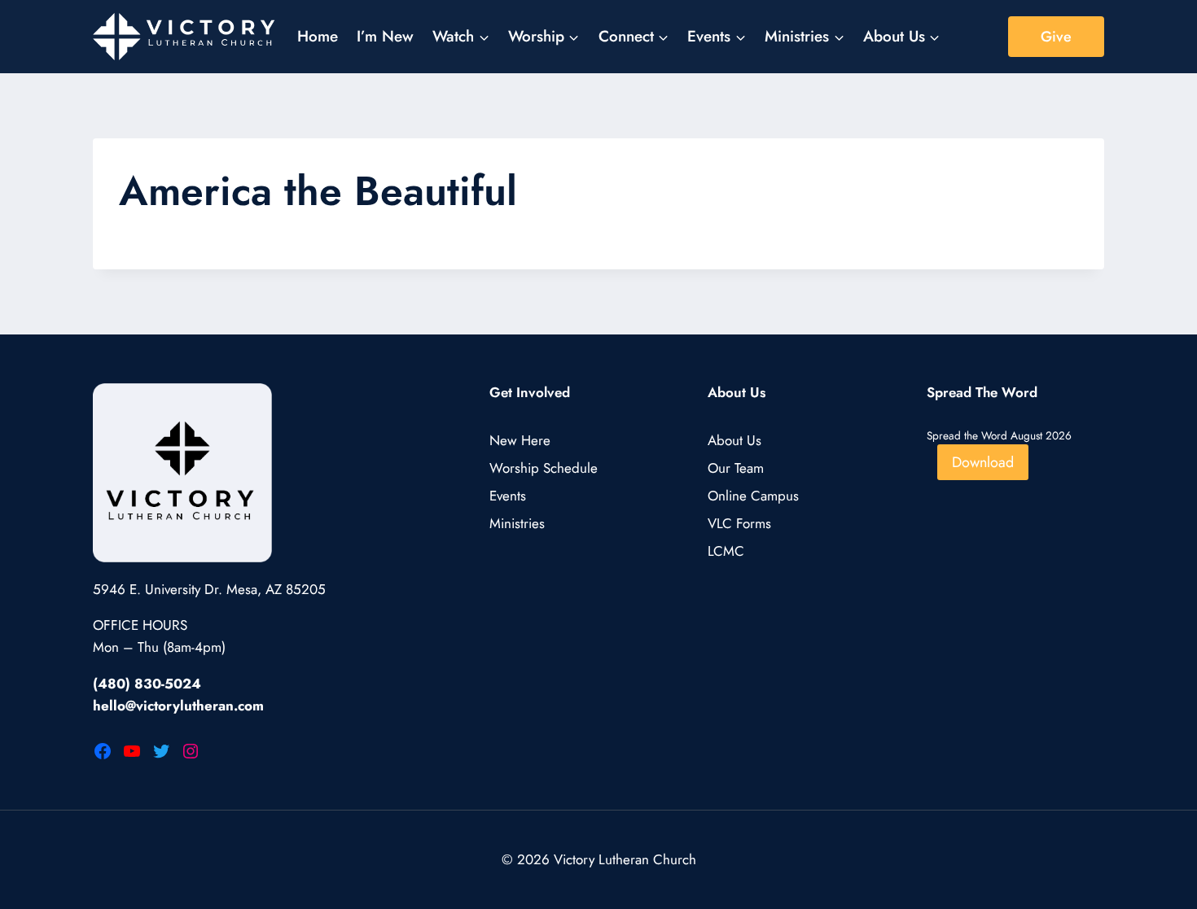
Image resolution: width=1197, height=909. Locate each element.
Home (317, 36)
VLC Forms (739, 523)
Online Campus (753, 495)
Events (507, 495)
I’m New (385, 36)
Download (983, 462)
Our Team (736, 468)
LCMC (726, 551)
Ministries (517, 523)
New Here (519, 440)
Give (1056, 36)
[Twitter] (161, 751)
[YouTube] (132, 751)
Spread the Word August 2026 (999, 435)
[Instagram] (190, 751)
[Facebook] (102, 751)
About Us (734, 440)
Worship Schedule (543, 468)
